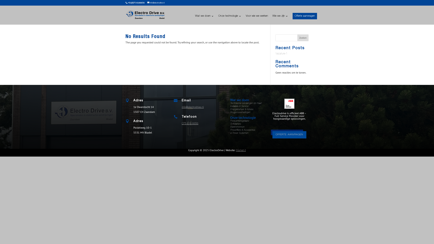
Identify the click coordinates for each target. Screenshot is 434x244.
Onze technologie (228, 16)
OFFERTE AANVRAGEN (289, 135)
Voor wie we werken (257, 16)
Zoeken (303, 37)
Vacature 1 (281, 54)
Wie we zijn (278, 16)
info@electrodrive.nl (193, 107)
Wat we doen (203, 16)
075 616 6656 (190, 124)
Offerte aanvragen (305, 16)
